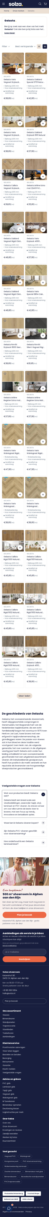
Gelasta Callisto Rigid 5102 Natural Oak (11, 611)
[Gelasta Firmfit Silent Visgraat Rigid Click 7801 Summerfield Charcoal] (36, 328)
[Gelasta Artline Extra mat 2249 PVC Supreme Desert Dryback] (36, 169)
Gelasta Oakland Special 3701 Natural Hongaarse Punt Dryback (36, 81)
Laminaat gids (9, 1087)
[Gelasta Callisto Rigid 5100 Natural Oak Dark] (13, 540)
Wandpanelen (9, 1022)
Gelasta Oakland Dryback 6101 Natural (36, 133)
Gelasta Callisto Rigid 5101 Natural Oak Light (34, 558)
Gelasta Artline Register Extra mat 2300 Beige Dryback (13, 399)
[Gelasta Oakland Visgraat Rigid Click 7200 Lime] (13, 222)
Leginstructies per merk (13, 1112)
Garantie (6, 1065)
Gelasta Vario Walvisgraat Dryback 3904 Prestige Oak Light (35, 505)
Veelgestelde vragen (12, 1072)
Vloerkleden (8, 1029)
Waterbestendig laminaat (15, 1166)
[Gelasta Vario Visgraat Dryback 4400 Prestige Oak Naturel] (13, 63)
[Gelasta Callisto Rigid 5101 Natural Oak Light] (36, 540)
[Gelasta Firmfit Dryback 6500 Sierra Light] (13, 328)
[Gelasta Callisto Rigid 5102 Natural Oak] (13, 593)
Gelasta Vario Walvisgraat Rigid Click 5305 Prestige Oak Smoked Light (12, 452)
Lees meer (9, 33)
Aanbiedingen (9, 1036)
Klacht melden (9, 1069)
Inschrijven (24, 959)
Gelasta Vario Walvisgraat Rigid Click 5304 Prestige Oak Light (35, 452)
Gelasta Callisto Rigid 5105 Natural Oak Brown (11, 664)
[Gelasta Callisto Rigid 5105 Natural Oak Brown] (13, 646)
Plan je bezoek (24, 914)
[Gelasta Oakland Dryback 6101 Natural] (36, 116)
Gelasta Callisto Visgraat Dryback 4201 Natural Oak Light (11, 187)
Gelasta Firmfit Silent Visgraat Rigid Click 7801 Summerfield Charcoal (35, 346)
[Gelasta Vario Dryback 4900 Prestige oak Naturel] (36, 222)
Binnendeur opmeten (12, 1105)
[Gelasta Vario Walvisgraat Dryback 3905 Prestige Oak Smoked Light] (13, 487)
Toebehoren (8, 1033)
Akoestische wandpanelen (32, 1176)
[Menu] (3, 3)
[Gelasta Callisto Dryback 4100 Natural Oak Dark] (36, 646)
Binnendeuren (9, 1018)
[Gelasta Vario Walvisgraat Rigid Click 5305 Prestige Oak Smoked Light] (13, 434)
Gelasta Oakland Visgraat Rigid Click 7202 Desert (12, 293)
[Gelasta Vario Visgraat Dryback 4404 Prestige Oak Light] (13, 116)
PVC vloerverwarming (32, 1161)
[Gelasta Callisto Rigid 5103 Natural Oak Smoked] (36, 593)
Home (6, 11)
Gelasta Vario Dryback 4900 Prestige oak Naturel (36, 240)
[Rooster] (45, 46)
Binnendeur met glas (34, 1171)
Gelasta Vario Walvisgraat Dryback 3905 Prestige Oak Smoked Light (10, 505)
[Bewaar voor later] (5, 55)
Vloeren (6, 1015)
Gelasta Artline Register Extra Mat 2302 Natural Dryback (35, 399)
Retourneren (8, 1062)
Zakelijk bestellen (10, 1133)
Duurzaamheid (9, 1141)
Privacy (29, 1211)
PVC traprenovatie (12, 1181)
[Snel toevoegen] (20, 70)
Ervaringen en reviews (12, 1130)
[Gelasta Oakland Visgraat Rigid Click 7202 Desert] (13, 275)
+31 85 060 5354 (10, 990)
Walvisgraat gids (10, 1098)
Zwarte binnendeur (12, 1171)
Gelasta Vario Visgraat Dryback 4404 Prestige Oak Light (12, 134)
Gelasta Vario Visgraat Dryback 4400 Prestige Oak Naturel (12, 81)
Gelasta (7, 76)
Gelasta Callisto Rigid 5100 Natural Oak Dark (11, 558)
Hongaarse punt (11, 1161)
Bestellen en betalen (12, 1054)
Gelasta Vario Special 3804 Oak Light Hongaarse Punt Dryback (35, 293)
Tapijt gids (7, 1090)
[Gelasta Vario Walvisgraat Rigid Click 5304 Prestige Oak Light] (36, 434)
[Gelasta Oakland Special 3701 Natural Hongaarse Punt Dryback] (36, 63)
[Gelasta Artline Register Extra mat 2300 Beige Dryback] (13, 381)
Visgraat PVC (10, 1156)
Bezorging (7, 1058)
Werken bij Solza (10, 1137)
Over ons (7, 1123)
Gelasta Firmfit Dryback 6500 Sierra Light (13, 346)
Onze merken (18, 11)
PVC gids (6, 1083)
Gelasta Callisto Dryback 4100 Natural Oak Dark (34, 664)
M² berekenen (9, 1101)
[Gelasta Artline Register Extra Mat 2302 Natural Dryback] (36, 381)
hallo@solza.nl (9, 993)
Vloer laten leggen (11, 1051)
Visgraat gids (8, 1094)
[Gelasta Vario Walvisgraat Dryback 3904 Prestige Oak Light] (36, 487)
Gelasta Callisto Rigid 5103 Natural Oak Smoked (34, 611)
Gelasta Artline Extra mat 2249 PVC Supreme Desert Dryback (36, 187)
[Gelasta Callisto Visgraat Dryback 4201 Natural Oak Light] (13, 169)
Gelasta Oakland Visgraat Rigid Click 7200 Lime (12, 240)
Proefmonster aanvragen (14, 1047)
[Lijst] (39, 46)
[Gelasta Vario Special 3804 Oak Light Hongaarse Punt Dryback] (36, 275)
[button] (40, 3)
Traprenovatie (9, 1026)
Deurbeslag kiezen (11, 1108)
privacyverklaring (9, 945)
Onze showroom (10, 1126)
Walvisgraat (25, 1156)
